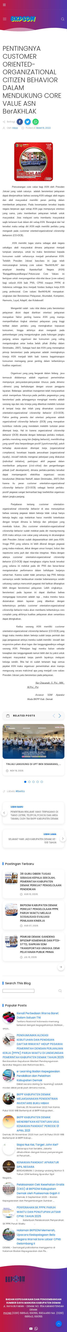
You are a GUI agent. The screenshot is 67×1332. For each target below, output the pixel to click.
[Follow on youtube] (31, 1328)
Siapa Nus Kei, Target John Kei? (37, 1145)
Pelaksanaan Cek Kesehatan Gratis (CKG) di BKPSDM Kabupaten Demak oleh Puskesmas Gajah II (40, 1189)
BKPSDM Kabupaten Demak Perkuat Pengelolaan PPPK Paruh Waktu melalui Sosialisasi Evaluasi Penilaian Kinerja (39, 913)
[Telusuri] (62, 19)
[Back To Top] (59, 1324)
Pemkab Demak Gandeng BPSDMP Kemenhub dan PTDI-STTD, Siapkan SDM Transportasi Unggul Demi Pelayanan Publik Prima (40, 944)
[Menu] (4, 5)
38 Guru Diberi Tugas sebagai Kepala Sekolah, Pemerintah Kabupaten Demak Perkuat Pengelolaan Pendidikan (40, 881)
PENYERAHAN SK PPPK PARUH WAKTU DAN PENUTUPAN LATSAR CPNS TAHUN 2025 (39, 1211)
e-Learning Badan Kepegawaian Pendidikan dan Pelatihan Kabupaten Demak (38, 1075)
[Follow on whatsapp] (36, 1328)
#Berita (20, 791)
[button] (20, 122)
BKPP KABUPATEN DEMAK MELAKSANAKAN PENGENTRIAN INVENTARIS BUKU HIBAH (37, 1098)
